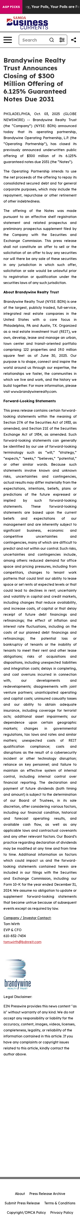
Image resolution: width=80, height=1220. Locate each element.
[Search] (52, 40)
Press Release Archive (47, 1193)
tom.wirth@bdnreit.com (22, 942)
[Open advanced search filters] (62, 40)
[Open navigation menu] (7, 40)
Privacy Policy (61, 1212)
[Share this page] (74, 40)
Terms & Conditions (59, 1203)
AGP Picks (11, 7)
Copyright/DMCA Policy (26, 1212)
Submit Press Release (22, 1203)
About (20, 1193)
